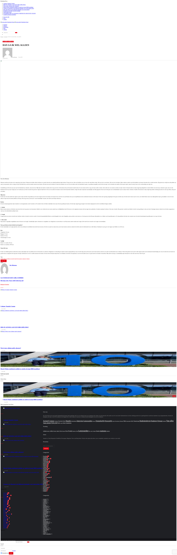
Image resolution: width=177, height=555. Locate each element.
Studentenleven (145, 421)
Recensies (5, 525)
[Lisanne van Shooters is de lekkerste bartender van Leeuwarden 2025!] (23, 477)
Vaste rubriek (6, 507)
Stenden (94, 431)
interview (74, 431)
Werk (4, 512)
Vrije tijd (12, 41)
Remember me (5, 553)
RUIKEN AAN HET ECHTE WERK (11, 11)
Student (98, 431)
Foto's (4, 515)
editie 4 (52, 431)
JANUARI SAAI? (7, 12)
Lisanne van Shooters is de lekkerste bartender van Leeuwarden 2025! (18, 8)
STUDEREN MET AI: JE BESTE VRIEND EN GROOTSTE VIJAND (19, 13)
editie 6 (58, 431)
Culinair (5, 516)
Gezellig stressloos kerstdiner (9, 14)
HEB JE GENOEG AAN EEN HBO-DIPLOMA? (14, 4)
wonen (4, 522)
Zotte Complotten (7, 514)
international (6, 517)
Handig (68, 421)
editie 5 (55, 431)
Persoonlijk (5, 27)
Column (5, 29)
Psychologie (6, 521)
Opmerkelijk (6, 497)
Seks (4, 28)
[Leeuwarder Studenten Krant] (14, 22)
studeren (108, 431)
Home (2, 36)
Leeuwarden (6, 499)
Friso (66, 431)
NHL (89, 431)
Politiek (5, 527)
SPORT (5, 520)
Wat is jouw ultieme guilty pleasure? (11, 6)
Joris (77, 431)
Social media (6, 524)
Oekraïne (5, 526)
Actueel (5, 36)
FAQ (4, 18)
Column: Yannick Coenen (9, 3)
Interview (5, 500)
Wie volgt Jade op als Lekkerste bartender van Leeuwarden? (16, 9)
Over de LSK (6, 17)
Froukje (70, 431)
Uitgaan (5, 26)
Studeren (5, 24)
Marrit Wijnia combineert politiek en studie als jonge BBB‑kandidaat (18, 7)
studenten (103, 431)
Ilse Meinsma (15, 57)
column (45, 431)
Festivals (5, 511)
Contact (5, 19)
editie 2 (48, 431)
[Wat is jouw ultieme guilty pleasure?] (23, 445)
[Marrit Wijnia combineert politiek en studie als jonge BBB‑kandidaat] (23, 461)
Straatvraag (5, 510)
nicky (92, 431)
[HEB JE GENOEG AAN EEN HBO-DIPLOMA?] (23, 429)
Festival (63, 431)
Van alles (8, 41)
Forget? (14, 550)
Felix (61, 431)
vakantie (5, 519)
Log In (11, 553)
